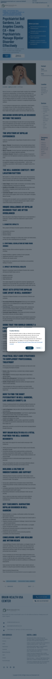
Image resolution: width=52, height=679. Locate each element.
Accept (29, 348)
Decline (38, 348)
